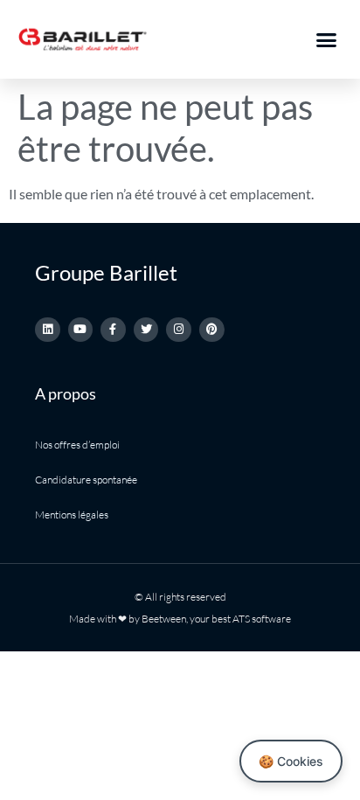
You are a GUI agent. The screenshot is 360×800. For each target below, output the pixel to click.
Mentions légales (71, 514)
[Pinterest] (212, 330)
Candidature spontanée (86, 479)
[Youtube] (80, 330)
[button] (326, 39)
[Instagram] (178, 330)
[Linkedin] (47, 330)
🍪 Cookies (291, 761)
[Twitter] (146, 330)
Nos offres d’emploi (77, 444)
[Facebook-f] (113, 330)
